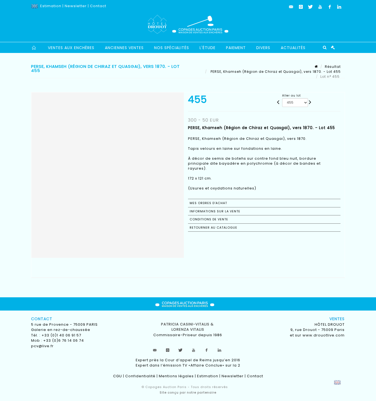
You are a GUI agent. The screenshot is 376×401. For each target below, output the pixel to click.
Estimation (50, 6)
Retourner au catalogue (213, 227)
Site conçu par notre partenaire (188, 392)
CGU (117, 376)
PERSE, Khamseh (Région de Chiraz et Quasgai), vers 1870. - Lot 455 (275, 71)
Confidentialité (140, 376)
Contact (98, 6)
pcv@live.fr (42, 346)
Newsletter (76, 6)
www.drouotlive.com (324, 335)
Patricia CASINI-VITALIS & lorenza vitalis (188, 327)
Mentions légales (176, 376)
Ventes (337, 319)
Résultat (333, 66)
